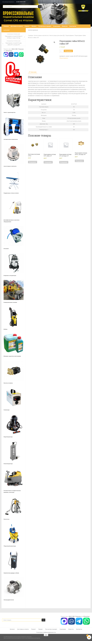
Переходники (33, 30)
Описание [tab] (33, 72)
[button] (54, 42)
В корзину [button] (32, 162)
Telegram (21, 49)
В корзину (68, 51)
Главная (6, 26)
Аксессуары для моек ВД (56, 35)
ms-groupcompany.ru (8, 2)
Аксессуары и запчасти (41, 35)
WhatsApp (9, 50)
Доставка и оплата (17, 26)
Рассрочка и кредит (44, 26)
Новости (64, 26)
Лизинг (34, 26)
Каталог (12, 629)
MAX (13, 49)
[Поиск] (40, 6)
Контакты (72, 26)
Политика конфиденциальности (46, 632)
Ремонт (27, 26)
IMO (16, 49)
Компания (56, 26)
